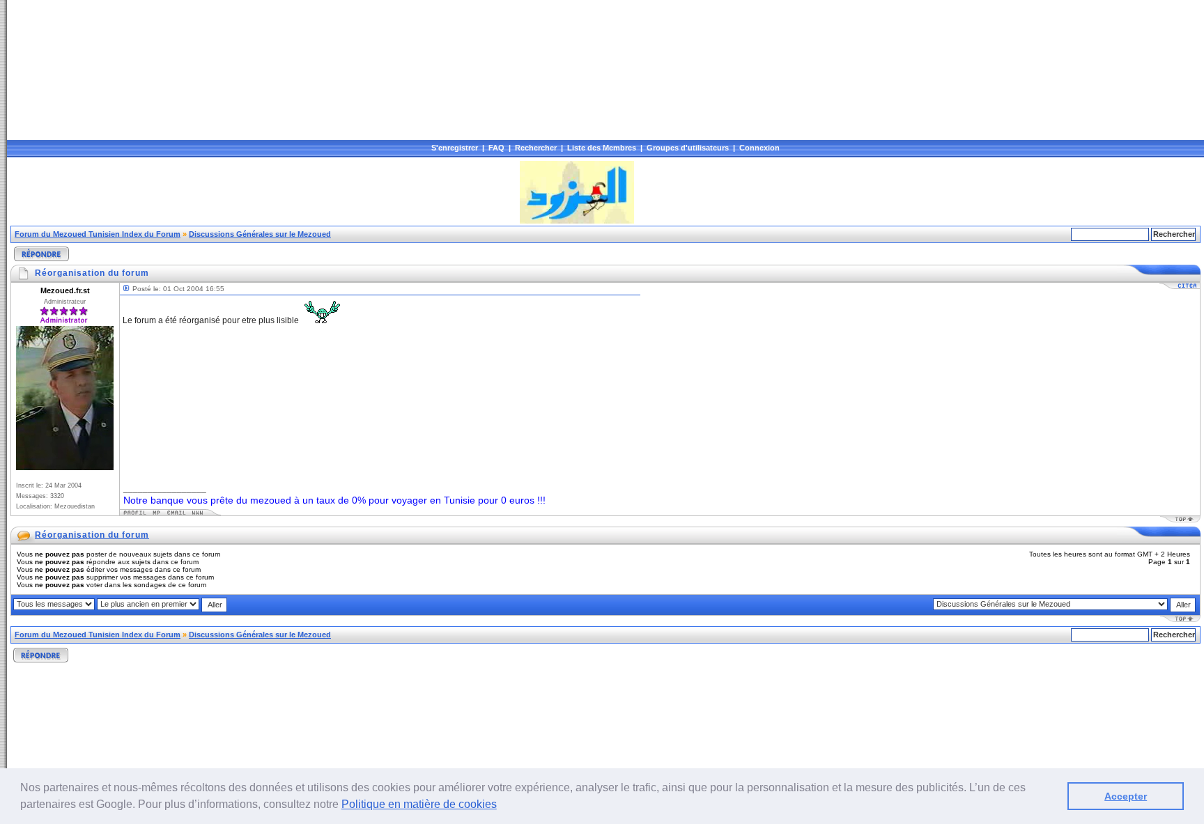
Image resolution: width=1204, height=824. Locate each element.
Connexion (759, 147)
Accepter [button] (1125, 796)
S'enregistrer (454, 147)
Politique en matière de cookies (419, 804)
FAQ (496, 147)
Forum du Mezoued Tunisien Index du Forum (97, 234)
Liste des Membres (601, 147)
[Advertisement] (264, 192)
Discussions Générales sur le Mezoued (260, 234)
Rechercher (536, 147)
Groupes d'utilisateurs (688, 147)
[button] (502, 806)
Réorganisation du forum (92, 535)
